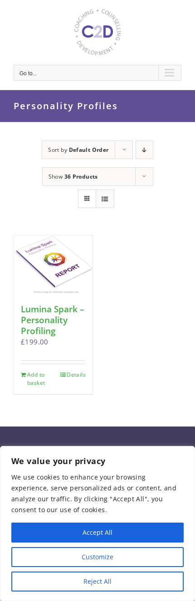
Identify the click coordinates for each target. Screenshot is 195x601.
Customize (97, 557)
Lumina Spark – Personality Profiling (52, 320)
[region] (97, 523)
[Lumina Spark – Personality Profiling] (53, 265)
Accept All (97, 532)
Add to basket (36, 379)
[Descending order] (144, 150)
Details (76, 374)
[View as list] (105, 199)
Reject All (97, 581)
